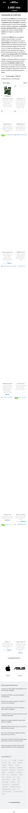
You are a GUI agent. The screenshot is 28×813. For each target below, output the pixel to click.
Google (3, 130)
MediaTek (23, 104)
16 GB (18, 126)
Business (4, 772)
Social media (5, 786)
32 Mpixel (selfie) (6, 102)
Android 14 (4, 767)
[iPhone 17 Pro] (7, 455)
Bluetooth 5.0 (20, 767)
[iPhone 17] (7, 582)
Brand (9, 103)
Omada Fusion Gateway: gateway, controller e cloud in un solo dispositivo (13, 702)
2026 (7, 100)
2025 (4, 254)
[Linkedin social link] (16, 806)
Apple (11, 518)
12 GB (3, 100)
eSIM (3, 774)
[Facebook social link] (8, 806)
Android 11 (10, 765)
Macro (18, 777)
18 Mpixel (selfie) (6, 516)
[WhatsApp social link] (18, 806)
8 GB (19, 104)
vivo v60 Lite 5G (21, 383)
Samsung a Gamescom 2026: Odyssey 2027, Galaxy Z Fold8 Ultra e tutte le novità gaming (13, 746)
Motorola (4, 104)
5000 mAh (20, 762)
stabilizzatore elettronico (15, 786)
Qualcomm (9, 104)
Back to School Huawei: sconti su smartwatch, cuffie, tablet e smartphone (13, 708)
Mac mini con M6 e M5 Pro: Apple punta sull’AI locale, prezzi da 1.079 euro (13, 733)
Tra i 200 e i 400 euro (6, 791)
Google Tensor (9, 130)
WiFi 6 (3, 794)
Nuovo (10, 106)
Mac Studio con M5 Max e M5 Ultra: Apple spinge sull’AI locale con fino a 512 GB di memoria (13, 740)
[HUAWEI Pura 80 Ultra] (20, 192)
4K (6, 760)
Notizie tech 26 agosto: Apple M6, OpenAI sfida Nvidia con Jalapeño (13, 721)
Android (5, 106)
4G (2, 760)
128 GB (21, 100)
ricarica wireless (15, 784)
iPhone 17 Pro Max (20, 514)
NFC (19, 779)
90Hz (9, 762)
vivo (19, 389)
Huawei (21, 130)
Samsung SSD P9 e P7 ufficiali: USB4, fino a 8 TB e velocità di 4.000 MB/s (14, 714)
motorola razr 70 (21, 98)
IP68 (3, 777)
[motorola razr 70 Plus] (7, 91)
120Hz (14, 762)
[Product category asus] (20, 669)
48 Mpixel (4, 128)
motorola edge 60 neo (7, 252)
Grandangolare (14, 774)
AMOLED (4, 765)
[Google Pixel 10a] (7, 116)
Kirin (24, 130)
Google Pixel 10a (7, 124)
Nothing (9, 391)
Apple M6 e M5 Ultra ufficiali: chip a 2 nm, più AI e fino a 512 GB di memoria (13, 727)
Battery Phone (12, 767)
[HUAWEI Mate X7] (20, 116)
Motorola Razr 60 (20, 641)
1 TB (17, 516)
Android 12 (17, 765)
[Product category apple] (8, 669)
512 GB (20, 518)
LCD (14, 777)
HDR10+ (21, 774)
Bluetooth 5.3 (13, 770)
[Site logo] (14, 2)
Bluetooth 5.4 (20, 770)
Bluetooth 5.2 (5, 770)
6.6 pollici (21, 760)
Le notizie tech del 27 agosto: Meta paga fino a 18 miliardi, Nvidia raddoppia (13, 689)
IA (7, 106)
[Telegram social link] (20, 806)
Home (2, 76)
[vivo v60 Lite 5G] (20, 323)
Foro (8, 774)
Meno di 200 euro (6, 779)
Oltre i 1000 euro (5, 784)
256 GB (10, 100)
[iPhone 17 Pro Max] (20, 455)
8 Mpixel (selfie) (21, 128)
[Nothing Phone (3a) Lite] (7, 323)
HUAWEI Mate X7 (20, 124)
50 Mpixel (21, 103)
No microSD (13, 782)
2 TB (19, 516)
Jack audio (8, 777)
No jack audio (5, 782)
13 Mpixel (18, 643)
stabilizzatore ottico (6, 789)
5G (9, 760)
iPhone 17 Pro (7, 514)
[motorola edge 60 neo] (7, 192)
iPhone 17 (7, 641)
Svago (14, 789)
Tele (18, 789)
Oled (19, 782)
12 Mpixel (18, 254)
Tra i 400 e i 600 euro (18, 791)
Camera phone (11, 772)
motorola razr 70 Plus (7, 98)
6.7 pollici (4, 762)
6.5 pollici (14, 760)
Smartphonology (11, 685)
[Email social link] (12, 806)
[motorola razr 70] (20, 91)
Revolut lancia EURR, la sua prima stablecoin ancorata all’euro (12, 695)
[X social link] (10, 806)
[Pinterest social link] (14, 806)
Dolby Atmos (19, 772)
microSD (14, 779)
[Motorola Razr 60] (20, 582)
